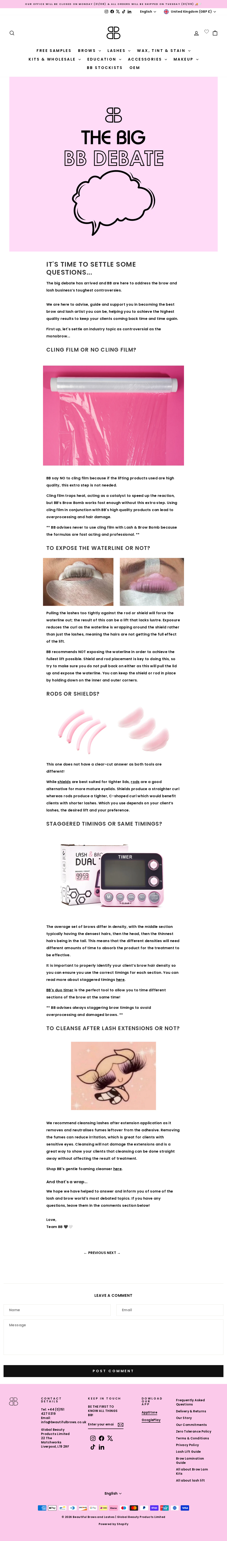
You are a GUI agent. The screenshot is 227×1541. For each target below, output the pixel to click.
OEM (134, 67)
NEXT (111, 1252)
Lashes (117, 50)
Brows (87, 50)
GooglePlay (151, 1420)
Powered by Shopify (113, 1524)
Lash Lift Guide (188, 1452)
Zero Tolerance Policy (193, 1431)
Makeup (184, 59)
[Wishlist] (206, 31)
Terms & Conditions (192, 1438)
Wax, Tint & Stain (162, 50)
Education (102, 59)
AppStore (149, 1412)
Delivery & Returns (191, 1411)
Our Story (184, 1418)
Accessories (146, 59)
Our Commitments (191, 1425)
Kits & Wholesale (53, 59)
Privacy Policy (187, 1445)
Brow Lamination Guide (190, 1460)
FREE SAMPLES (54, 50)
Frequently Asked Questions (190, 1402)
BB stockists (105, 67)
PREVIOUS (97, 1252)
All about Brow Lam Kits (192, 1471)
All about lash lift (190, 1480)
